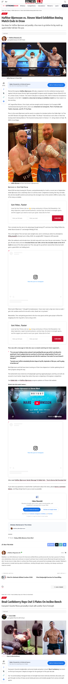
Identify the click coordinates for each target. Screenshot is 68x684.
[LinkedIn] (65, 553)
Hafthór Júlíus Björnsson (19, 528)
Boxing (4, 13)
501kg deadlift (12, 236)
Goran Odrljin (12, 615)
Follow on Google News (50, 509)
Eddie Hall (14, 380)
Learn (57, 6)
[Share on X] (4, 93)
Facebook (32, 513)
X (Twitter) (43, 513)
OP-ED (4, 597)
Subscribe (57, 218)
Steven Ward (30, 538)
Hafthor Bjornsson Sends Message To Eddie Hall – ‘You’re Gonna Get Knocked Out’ (40, 480)
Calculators (41, 6)
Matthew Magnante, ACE (15, 37)
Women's (50, 6)
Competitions (32, 6)
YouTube (50, 513)
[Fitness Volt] (34, 2)
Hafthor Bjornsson (25, 91)
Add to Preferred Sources (56, 85)
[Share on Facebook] (4, 89)
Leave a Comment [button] (59, 587)
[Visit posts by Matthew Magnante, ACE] (4, 553)
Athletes (22, 6)
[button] (3, 2)
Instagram (37, 513)
